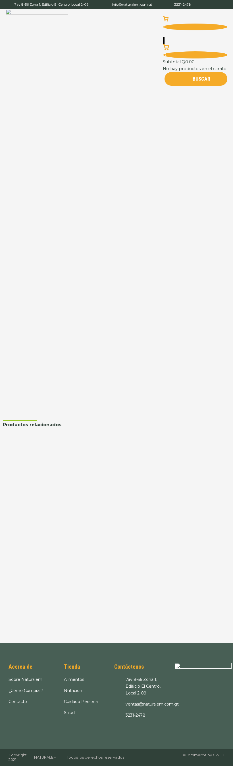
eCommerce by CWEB (203, 755)
